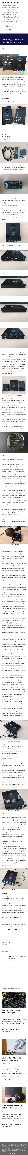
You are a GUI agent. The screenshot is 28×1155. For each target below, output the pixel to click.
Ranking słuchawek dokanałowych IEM (11, 1011)
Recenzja (8, 356)
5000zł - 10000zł (12, 942)
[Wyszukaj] (21, 3)
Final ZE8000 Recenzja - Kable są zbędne (12, 1106)
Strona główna (7, 29)
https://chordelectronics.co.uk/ (15, 917)
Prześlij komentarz (16, 1077)
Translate (11, 26)
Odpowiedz (10, 961)
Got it (17, 1153)
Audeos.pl (11, 920)
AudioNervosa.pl (10, 2)
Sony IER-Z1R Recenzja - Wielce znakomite (13, 1059)
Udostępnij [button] (5, 945)
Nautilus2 (9, 956)
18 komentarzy (14, 1029)
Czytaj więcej (6, 1031)
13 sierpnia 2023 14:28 (19, 956)
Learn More (12, 1153)
